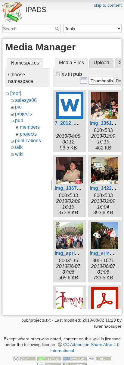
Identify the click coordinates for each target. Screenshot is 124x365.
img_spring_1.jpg (75, 253)
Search (57, 29)
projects (23, 113)
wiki (19, 154)
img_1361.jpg (105, 123)
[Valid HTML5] (100, 358)
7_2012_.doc (69, 123)
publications (28, 140)
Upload (101, 62)
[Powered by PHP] (75, 358)
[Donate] (49, 358)
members (30, 127)
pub (19, 120)
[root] (15, 93)
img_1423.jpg (105, 188)
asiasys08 (26, 100)
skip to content (108, 5)
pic (18, 106)
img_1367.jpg (70, 188)
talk (19, 147)
